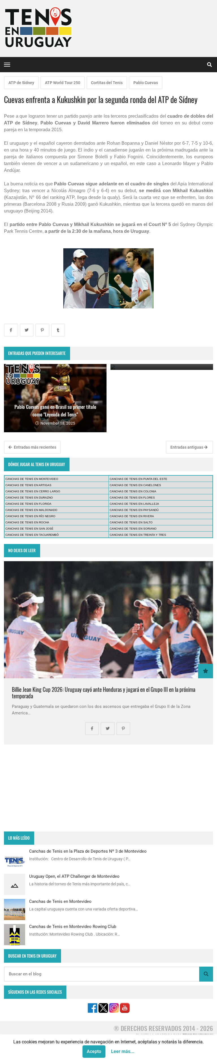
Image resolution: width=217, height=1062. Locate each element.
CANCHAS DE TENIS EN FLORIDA (28, 503)
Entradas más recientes (34, 447)
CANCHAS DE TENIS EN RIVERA (132, 516)
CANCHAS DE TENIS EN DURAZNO (29, 497)
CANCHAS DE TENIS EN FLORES (132, 497)
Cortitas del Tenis (107, 82)
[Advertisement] (108, 788)
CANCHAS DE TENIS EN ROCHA (27, 522)
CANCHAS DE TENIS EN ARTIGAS (28, 485)
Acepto (94, 1051)
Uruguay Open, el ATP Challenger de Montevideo (74, 876)
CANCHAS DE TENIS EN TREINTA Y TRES (138, 534)
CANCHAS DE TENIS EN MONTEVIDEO (31, 478)
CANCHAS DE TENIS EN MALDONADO (31, 510)
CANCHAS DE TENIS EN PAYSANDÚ (134, 510)
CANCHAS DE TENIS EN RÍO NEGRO (30, 516)
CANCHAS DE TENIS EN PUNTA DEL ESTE (138, 478)
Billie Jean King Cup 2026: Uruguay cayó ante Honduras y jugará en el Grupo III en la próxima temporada (103, 692)
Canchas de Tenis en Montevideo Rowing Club (72, 926)
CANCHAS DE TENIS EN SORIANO (133, 528)
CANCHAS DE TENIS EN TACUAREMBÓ (32, 534)
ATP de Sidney (21, 82)
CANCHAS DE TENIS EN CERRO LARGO (32, 491)
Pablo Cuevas (145, 82)
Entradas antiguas (187, 447)
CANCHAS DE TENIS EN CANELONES (135, 485)
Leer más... (122, 1051)
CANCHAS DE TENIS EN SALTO (131, 522)
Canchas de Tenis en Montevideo (60, 901)
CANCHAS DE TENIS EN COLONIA (133, 491)
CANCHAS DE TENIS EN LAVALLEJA (134, 503)
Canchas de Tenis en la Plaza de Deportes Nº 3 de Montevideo (88, 851)
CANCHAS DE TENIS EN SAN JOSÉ (29, 528)
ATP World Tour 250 (62, 82)
